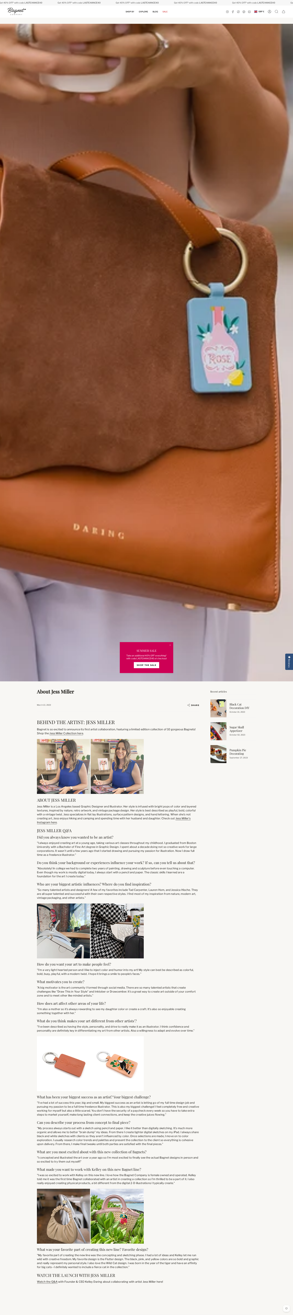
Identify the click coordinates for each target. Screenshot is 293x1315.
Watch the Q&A (47, 1281)
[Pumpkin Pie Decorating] (218, 754)
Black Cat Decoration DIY (239, 706)
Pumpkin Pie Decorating (238, 751)
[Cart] (283, 11)
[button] (130, 11)
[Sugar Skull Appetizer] (218, 731)
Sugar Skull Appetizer (237, 729)
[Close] (170, 645)
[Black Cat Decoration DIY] (218, 708)
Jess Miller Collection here (66, 733)
